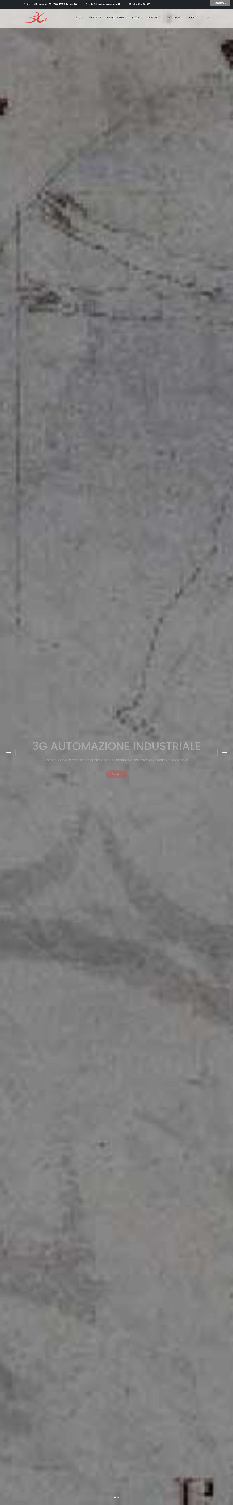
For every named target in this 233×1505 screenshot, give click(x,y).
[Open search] (208, 18)
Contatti (116, 799)
